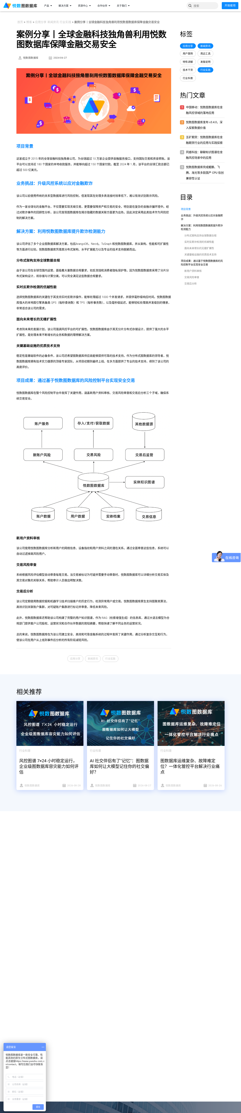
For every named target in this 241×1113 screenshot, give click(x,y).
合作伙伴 (102, 5)
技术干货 (188, 69)
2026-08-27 (144, 785)
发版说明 (205, 61)
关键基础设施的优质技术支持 (200, 254)
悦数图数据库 (30, 57)
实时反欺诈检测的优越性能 (199, 241)
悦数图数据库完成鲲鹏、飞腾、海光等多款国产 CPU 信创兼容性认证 (205, 172)
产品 (46, 5)
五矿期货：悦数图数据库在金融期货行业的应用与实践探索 (204, 140)
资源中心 (83, 5)
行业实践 (65, 22)
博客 (29, 22)
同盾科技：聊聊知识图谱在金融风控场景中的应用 (204, 154)
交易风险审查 (191, 277)
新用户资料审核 (193, 270)
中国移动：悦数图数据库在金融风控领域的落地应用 (204, 110)
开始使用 (230, 5)
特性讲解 (188, 61)
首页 (20, 22)
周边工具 (205, 53)
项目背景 (186, 209)
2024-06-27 (60, 57)
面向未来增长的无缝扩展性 (199, 248)
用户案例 (188, 53)
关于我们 (122, 5)
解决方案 (63, 5)
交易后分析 (190, 283)
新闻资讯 (53, 22)
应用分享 (41, 22)
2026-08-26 (215, 785)
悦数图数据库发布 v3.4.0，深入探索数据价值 (204, 125)
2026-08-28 (74, 785)
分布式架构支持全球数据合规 (200, 235)
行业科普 (188, 78)
